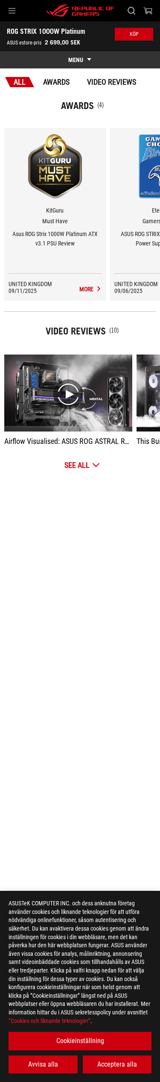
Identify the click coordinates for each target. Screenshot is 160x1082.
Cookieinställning (80, 1041)
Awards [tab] (56, 81)
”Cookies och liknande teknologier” (49, 1020)
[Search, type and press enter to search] (131, 10)
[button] (12, 11)
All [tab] (20, 81)
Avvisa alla (43, 1064)
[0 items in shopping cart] (148, 10)
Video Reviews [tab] (111, 81)
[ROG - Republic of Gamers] (80, 10)
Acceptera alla (117, 1064)
